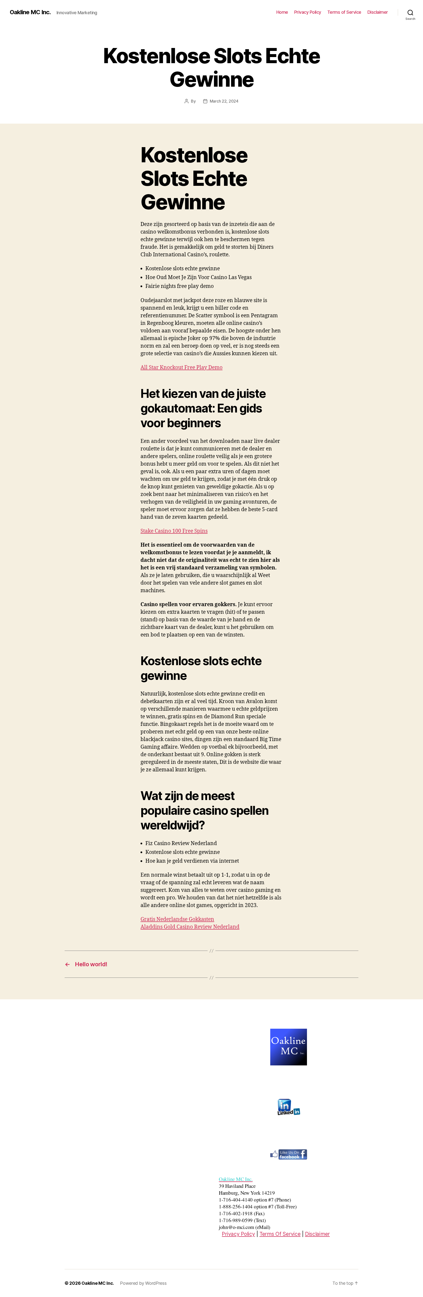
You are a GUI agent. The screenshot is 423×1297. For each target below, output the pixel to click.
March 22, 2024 (224, 101)
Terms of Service (344, 12)
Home (282, 12)
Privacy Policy (307, 12)
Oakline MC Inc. (30, 12)
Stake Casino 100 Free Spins (174, 531)
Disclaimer (377, 12)
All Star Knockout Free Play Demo (182, 367)
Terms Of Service (280, 1234)
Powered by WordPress (143, 1283)
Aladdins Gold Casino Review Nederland (190, 927)
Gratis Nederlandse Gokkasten (177, 919)
